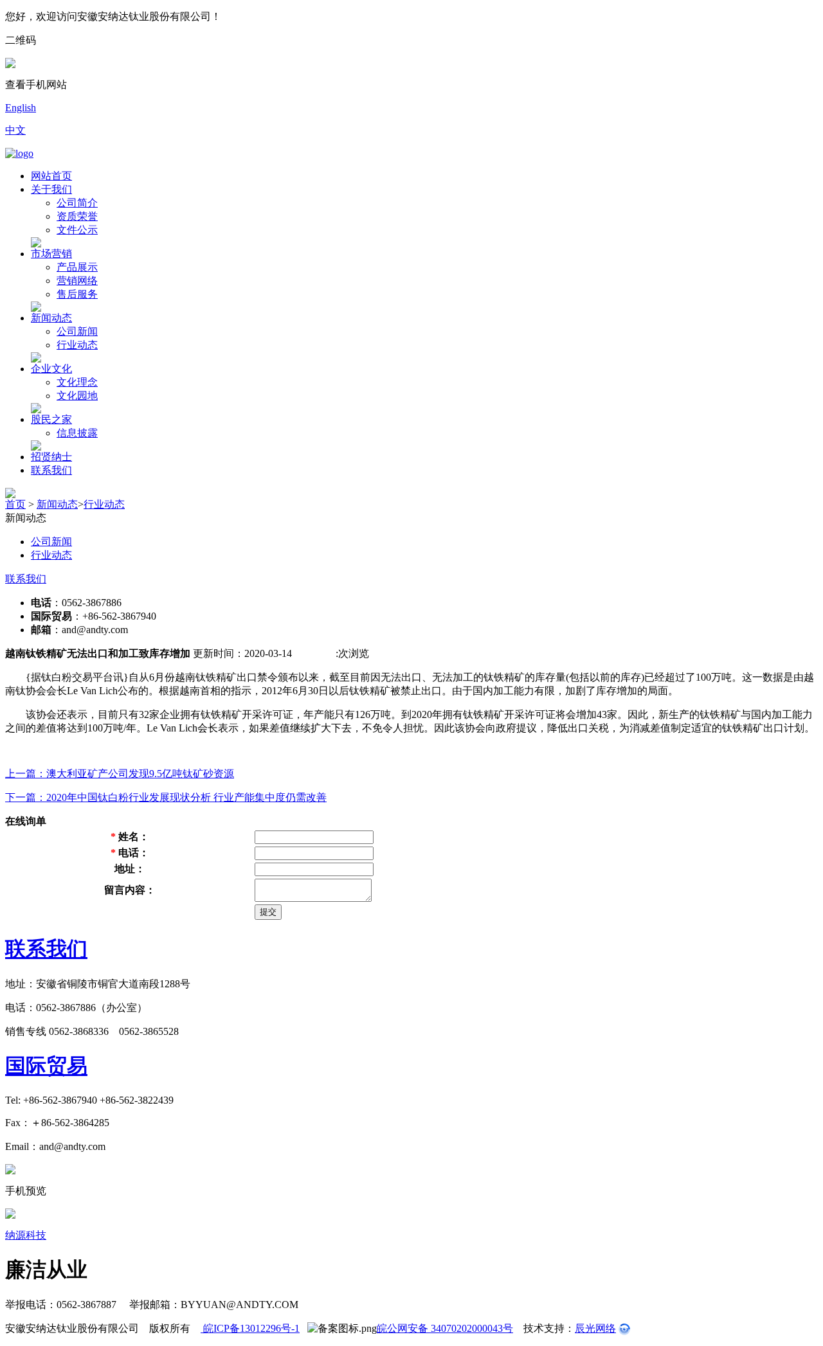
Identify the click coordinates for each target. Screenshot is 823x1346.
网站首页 (51, 175)
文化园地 (77, 395)
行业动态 (77, 344)
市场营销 (51, 253)
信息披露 (77, 432)
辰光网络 (595, 1328)
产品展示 (77, 267)
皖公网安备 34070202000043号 (445, 1328)
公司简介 (77, 202)
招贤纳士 (51, 456)
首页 (15, 504)
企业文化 (51, 368)
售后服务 (77, 294)
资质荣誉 (77, 216)
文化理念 (77, 382)
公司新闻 (77, 331)
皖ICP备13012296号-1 (250, 1328)
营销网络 (77, 280)
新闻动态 (51, 317)
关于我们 (51, 189)
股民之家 (51, 419)
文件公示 (77, 229)
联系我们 (51, 470)
